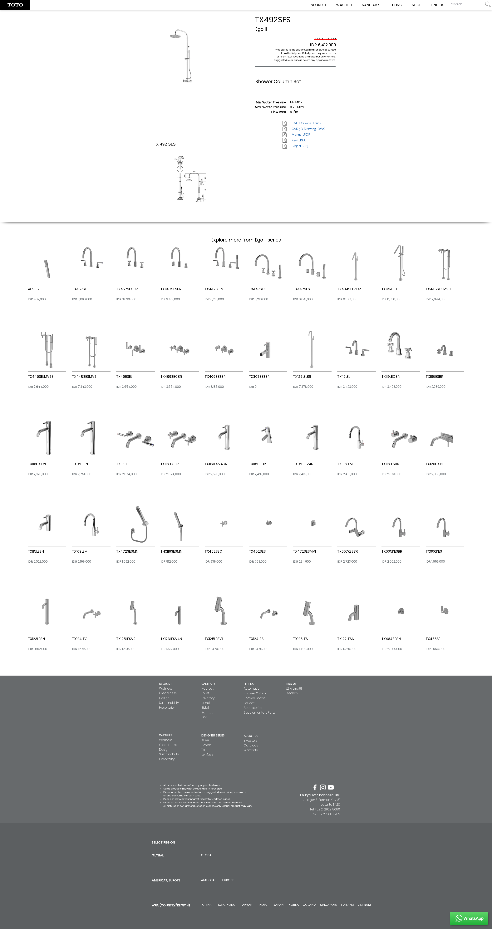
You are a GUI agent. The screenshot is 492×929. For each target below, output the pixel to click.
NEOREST (165, 684)
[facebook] (315, 787)
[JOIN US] (469, 918)
